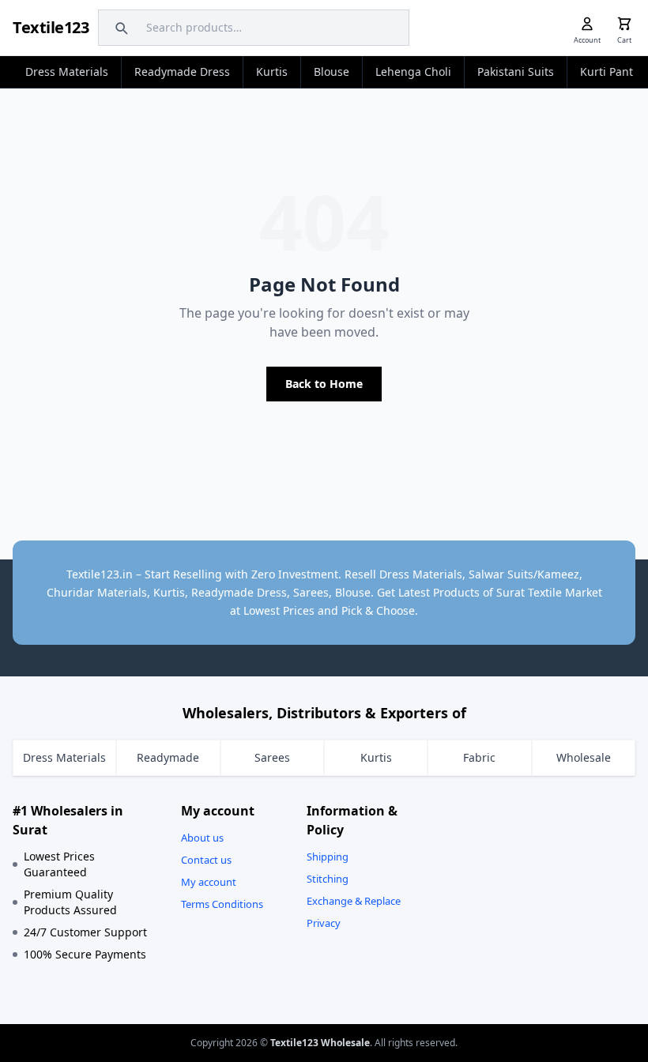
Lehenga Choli (413, 71)
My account (208, 882)
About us (202, 837)
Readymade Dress (182, 71)
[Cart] (624, 24)
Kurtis (272, 71)
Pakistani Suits (515, 71)
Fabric (479, 757)
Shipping (327, 856)
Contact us (206, 860)
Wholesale (583, 757)
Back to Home (324, 383)
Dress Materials (66, 71)
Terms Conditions (222, 904)
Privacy (324, 923)
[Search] (119, 27)
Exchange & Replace (354, 901)
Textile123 (51, 27)
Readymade (168, 757)
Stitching (327, 879)
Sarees (272, 757)
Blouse (331, 71)
